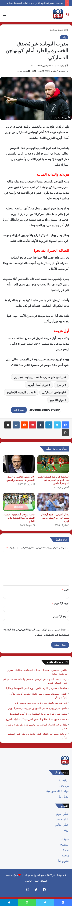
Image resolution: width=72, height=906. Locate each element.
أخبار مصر (62, 819)
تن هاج (60, 385)
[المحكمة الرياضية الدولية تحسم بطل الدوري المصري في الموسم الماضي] (53, 464)
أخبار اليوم (62, 813)
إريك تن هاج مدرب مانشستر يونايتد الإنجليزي (39, 377)
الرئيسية (64, 780)
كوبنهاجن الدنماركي (53, 392)
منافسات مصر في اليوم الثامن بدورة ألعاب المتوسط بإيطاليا (34, 3)
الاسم (65, 590)
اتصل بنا (64, 796)
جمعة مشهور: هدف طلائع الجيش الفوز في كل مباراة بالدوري (36, 719)
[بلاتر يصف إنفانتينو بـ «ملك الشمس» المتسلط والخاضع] (19, 464)
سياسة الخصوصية (57, 791)
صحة (66, 850)
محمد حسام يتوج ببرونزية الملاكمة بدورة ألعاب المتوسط (38, 713)
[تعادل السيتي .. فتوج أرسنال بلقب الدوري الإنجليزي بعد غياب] (53, 502)
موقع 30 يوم (57, 400)
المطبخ (64, 844)
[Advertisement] (36, 60)
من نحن (64, 785)
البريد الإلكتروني (60, 603)
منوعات (64, 839)
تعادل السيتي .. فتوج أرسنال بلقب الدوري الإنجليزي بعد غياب (55, 518)
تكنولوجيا (63, 861)
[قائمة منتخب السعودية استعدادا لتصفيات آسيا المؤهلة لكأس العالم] (19, 502)
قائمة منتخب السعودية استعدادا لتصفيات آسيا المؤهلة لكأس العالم (19, 518)
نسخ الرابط (18, 409)
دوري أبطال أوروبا (37, 385)
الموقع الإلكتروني (61, 616)
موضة (65, 855)
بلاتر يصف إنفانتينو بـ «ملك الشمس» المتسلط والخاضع (20, 478)
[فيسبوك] (65, 424)
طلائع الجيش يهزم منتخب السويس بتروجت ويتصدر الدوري (37, 708)
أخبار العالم (62, 824)
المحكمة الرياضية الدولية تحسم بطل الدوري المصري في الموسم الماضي (53, 480)
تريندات (64, 830)
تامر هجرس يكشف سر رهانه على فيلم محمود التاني (40, 702)
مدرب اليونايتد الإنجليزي (20, 392)
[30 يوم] (58, 14)
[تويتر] (57, 424)
